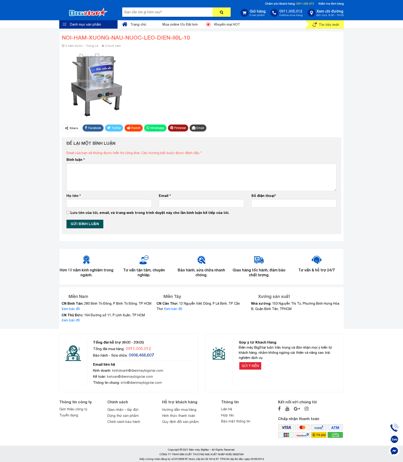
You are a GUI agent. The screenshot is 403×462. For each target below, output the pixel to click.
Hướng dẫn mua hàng (179, 409)
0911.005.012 (305, 3)
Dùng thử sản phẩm (123, 416)
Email (165, 195)
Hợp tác (227, 415)
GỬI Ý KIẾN (250, 366)
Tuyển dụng (68, 415)
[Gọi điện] (394, 427)
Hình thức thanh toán (178, 416)
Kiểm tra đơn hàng (331, 3)
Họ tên (73, 195)
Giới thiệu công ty (73, 409)
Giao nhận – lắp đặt (123, 409)
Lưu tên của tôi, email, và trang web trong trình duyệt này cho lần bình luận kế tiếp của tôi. (149, 212)
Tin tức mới (329, 24)
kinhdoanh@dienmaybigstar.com (137, 370)
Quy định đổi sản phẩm (180, 422)
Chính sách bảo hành (123, 422)
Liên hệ (226, 409)
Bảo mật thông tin (235, 421)
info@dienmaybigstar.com (141, 382)
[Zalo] (394, 439)
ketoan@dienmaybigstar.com (130, 376)
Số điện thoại (263, 195)
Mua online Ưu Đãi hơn (180, 24)
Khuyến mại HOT (227, 24)
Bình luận (75, 159)
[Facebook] (394, 451)
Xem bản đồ (71, 309)
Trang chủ (138, 24)
